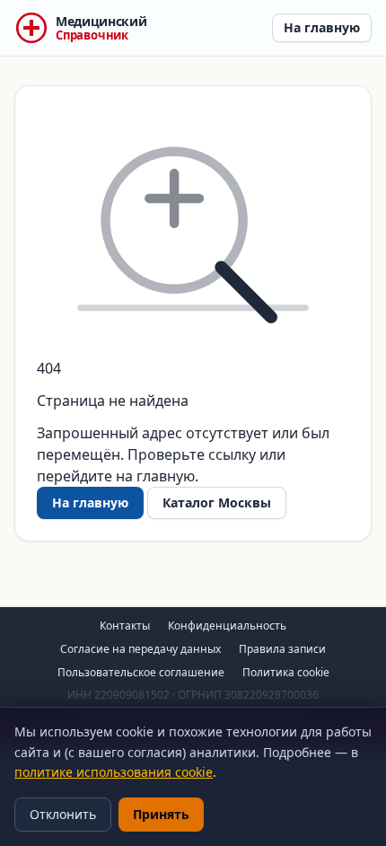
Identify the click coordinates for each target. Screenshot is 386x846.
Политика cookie (285, 672)
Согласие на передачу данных (140, 649)
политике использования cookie (113, 771)
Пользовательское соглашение (140, 672)
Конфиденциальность (227, 625)
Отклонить (63, 814)
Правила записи (282, 649)
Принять (161, 814)
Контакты (125, 625)
